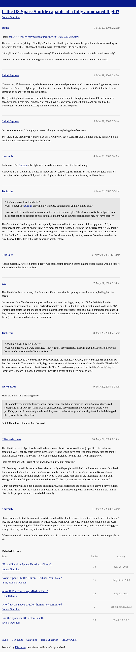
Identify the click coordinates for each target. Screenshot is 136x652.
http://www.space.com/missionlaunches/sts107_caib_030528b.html (44, 36)
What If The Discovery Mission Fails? (25, 591)
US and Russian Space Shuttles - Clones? (27, 564)
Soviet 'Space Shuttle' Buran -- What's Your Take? (32, 578)
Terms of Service (49, 639)
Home (5, 639)
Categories (17, 639)
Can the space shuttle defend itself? (23, 618)
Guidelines (31, 639)
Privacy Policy (69, 639)
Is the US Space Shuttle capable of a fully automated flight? (60, 11)
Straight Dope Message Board (17, 3)
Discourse (20, 647)
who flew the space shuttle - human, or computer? (32, 604)
